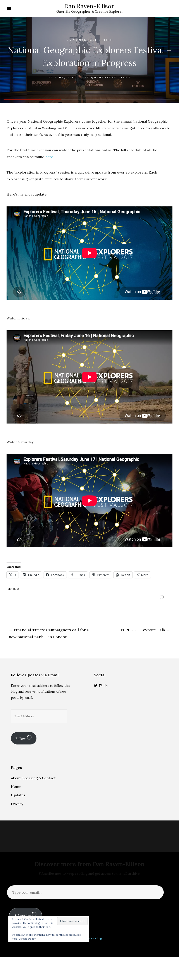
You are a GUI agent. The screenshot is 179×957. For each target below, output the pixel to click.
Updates (18, 795)
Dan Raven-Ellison (89, 6)
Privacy (17, 804)
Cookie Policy (27, 938)
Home (16, 786)
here (49, 157)
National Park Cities (89, 40)
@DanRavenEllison (111, 77)
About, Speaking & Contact (33, 778)
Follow (21, 739)
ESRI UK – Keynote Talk (145, 629)
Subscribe (22, 915)
